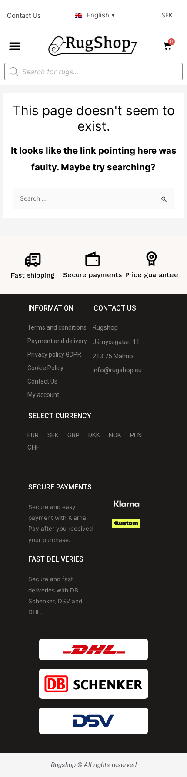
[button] (15, 45)
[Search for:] (93, 198)
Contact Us (24, 15)
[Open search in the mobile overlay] (93, 71)
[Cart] (170, 45)
